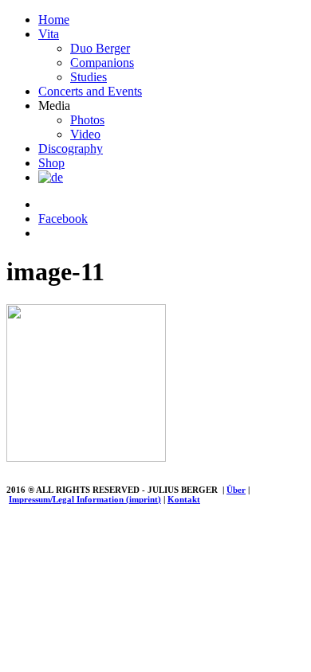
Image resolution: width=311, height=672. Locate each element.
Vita (48, 34)
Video (85, 134)
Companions (102, 62)
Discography (70, 148)
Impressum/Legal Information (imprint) (85, 499)
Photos (87, 120)
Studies (88, 77)
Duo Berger (100, 48)
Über (236, 489)
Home (53, 19)
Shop (51, 163)
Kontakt (183, 499)
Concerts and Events (90, 91)
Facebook (63, 218)
